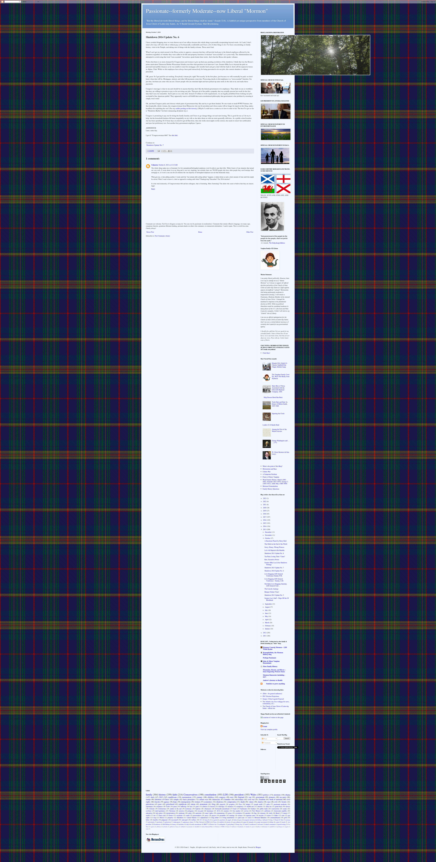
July (266, 610)
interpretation (170, 813)
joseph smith (258, 804)
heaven (212, 806)
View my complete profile (269, 729)
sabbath (183, 826)
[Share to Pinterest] (171, 151)
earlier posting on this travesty (186, 108)
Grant (265, 726)
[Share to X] (167, 151)
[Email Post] (158, 151)
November (268, 535)
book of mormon (276, 799)
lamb (246, 824)
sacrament (189, 826)
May (266, 616)
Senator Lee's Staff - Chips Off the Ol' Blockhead (277, 599)
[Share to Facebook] (169, 151)
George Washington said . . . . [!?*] (280, 442)
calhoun (158, 826)
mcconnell (174, 820)
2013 (265, 529)
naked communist (270, 824)
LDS (225, 794)
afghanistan (204, 817)
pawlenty (159, 822)
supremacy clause (188, 822)
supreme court (250, 815)
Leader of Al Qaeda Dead (271, 425)
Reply (153, 189)
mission (181, 811)
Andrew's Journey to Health (272, 680)
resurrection (275, 809)
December (268, 532)
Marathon (180, 817)
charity (260, 801)
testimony (188, 809)
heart (235, 809)
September (268, 604)
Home (200, 232)
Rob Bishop (166, 824)
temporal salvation (249, 820)
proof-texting (282, 824)
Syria (228, 826)
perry (206, 815)
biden (235, 820)
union (193, 804)
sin (154, 815)
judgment (164, 820)
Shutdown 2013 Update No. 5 (274, 595)
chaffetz (221, 822)
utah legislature (160, 811)
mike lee (268, 806)
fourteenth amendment (222, 809)
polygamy (191, 811)
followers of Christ (162, 799)
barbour (234, 826)
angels (229, 820)
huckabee (181, 824)
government (260, 797)
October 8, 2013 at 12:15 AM (168, 165)
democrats (216, 799)
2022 (265, 501)
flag (255, 813)
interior (260, 806)
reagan (286, 826)
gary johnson (237, 822)
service (246, 811)
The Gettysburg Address (277, 243)
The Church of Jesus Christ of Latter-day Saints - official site (276, 707)
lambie (258, 826)
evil (275, 801)
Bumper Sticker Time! (272, 592)
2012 (265, 633)
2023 (265, 498)
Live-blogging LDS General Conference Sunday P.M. (274, 575)
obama (287, 794)
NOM (222, 826)
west (231, 797)
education (149, 813)
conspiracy (240, 806)
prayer (214, 815)
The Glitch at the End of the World (276, 544)
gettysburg (231, 824)
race (268, 801)
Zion (240, 804)
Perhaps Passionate (269, 658)
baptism (197, 809)
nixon (269, 815)
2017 (265, 517)
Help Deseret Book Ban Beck (273, 397)
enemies (226, 811)
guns (197, 806)
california (267, 811)
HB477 (206, 824)
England (241, 797)
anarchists (222, 820)
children (211, 797)
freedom (262, 799)
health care (250, 806)
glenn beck (278, 806)
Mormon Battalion (260, 817)
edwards (165, 826)
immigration (185, 801)
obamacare (207, 809)
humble (155, 820)
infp (187, 824)
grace (230, 813)
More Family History (270, 666)
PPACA (208, 822)
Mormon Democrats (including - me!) (274, 676)
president (239, 794)
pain (240, 820)
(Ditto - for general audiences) (272, 693)
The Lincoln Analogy (271, 589)
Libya (271, 820)
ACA (218, 811)
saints (190, 813)
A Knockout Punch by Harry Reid (275, 541)
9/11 (201, 820)
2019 (265, 511)
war (250, 797)
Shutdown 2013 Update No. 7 (274, 567)
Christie (217, 826)
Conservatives (191, 794)
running (231, 815)
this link (175, 135)
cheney (174, 824)
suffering (183, 806)
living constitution (228, 817)
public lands (264, 809)
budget (248, 804)
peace (175, 806)
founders (227, 799)
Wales (253, 794)
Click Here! (266, 353)
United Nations (192, 817)
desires (229, 822)
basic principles (189, 799)
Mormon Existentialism (270, 486)
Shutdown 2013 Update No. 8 (274, 553)
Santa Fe (207, 820)
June (266, 613)
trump (148, 799)
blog (213, 804)
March (267, 622)
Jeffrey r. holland (262, 820)
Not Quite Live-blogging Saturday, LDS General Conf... (276, 585)
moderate (182, 813)
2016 (265, 520)
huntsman (210, 811)
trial (249, 817)
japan (244, 822)
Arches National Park (207, 826)
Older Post (249, 232)
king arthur (215, 817)
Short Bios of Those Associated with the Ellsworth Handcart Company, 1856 (278, 389)
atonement (203, 804)
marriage (221, 806)
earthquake (222, 824)
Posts (265, 739)
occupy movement (261, 822)
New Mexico (256, 811)
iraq (154, 817)
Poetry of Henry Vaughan (271, 477)
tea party (283, 797)
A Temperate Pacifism (270, 474)
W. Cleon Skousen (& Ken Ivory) (280, 453)
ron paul (200, 811)
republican (182, 804)
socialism (179, 815)
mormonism (186, 797)
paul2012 (272, 826)
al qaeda (214, 820)
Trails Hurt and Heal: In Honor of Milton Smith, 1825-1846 (279, 404)
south (187, 815)
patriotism (150, 804)
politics (266, 794)
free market (236, 811)
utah (152, 797)
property (170, 817)
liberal (162, 817)
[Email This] (162, 151)
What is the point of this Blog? (272, 466)
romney (199, 797)
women (197, 801)
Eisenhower (157, 824)
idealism (219, 801)
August (267, 607)
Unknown (154, 165)
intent (285, 813)
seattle (148, 815)
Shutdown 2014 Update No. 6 (274, 571)
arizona (288, 820)
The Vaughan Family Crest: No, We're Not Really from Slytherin (281, 376)
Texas (215, 822)
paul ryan (241, 817)
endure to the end (175, 809)
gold (285, 817)
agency (166, 801)
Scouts (283, 801)
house (171, 815)
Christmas (172, 811)
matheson (253, 824)
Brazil (278, 813)
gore (253, 826)
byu (191, 806)
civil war (251, 799)
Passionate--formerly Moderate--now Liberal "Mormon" (207, 10)
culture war (203, 799)
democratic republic (280, 811)
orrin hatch (151, 822)
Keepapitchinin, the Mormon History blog (273, 653)
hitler (147, 820)
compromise (231, 801)
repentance (149, 806)
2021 (265, 504)
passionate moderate (280, 804)
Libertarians (162, 809)
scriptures (159, 806)
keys (177, 826)
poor (160, 804)
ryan (147, 829)
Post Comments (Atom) (162, 236)
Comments (267, 743)
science (240, 815)
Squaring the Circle (278, 413)
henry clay (239, 824)
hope (175, 801)
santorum (198, 813)
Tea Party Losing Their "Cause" (275, 556)
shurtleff (197, 826)
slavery (288, 806)
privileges (279, 826)
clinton (204, 806)
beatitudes (240, 826)
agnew (152, 826)
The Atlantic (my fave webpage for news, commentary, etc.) (276, 703)
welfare (193, 820)
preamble (222, 815)
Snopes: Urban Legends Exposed (273, 699)
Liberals (151, 809)
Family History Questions (271, 489)
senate (285, 809)
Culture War (266, 472)
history (162, 794)
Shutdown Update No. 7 (155, 145)
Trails (168, 806)
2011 (265, 636)
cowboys (148, 811)
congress (222, 797)
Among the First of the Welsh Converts (279, 430)
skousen (262, 813)
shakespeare (176, 822)
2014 (265, 526)
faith (174, 794)
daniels (247, 826)
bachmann (243, 809)
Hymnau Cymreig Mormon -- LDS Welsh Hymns (275, 648)
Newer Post (150, 232)
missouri (260, 824)
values (251, 801)
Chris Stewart (200, 822)
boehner (253, 809)
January (267, 629)
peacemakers (197, 815)
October (268, 538)
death (243, 801)
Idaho (276, 815)
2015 (265, 523)
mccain (261, 815)
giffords (172, 826)
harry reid (162, 815)
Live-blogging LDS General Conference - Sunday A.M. (274, 580)
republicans (172, 797)
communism (220, 813)
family (149, 794)
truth (270, 813)
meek (283, 822)
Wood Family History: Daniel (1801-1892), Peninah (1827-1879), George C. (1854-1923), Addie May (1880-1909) (275, 482)
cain (283, 815)
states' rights (209, 813)
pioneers (272, 797)
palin (268, 804)
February (268, 626)
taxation (230, 806)
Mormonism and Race (270, 469)
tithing (271, 822)
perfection (168, 822)
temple (176, 799)
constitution (210, 794)
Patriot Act (213, 824)
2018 (265, 514)
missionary (239, 799)
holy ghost (159, 813)
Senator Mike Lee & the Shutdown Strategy (276, 563)
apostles (247, 813)
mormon (277, 794)
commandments (275, 817)
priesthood (170, 804)
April (267, 619)
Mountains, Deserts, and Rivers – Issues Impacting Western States (274, 671)
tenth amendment (196, 824)
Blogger (258, 847)
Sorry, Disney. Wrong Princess (274, 547)
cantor (277, 822)
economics (208, 801)
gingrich (222, 804)
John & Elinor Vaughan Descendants (271, 662)
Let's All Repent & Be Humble (274, 550)
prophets (232, 804)
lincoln (157, 801)
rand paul (185, 820)
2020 (265, 508)
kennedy (251, 822)
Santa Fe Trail (279, 820)
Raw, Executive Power (272, 559)
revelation (238, 813)
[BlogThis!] (165, 151)
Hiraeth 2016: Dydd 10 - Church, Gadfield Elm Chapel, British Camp (280, 365)
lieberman (265, 826)
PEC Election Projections (271, 696)
